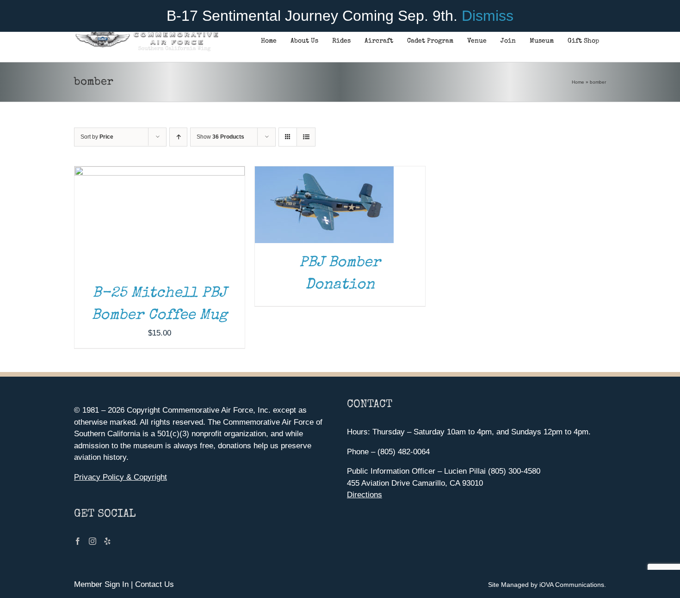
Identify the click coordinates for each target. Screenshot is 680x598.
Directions (364, 494)
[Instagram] (92, 541)
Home (578, 82)
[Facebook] (77, 541)
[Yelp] (107, 541)
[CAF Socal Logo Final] (146, 34)
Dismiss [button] (487, 15)
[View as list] (306, 137)
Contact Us (154, 584)
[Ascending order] (178, 137)
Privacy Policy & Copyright (120, 477)
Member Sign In (101, 584)
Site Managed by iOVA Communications (546, 584)
